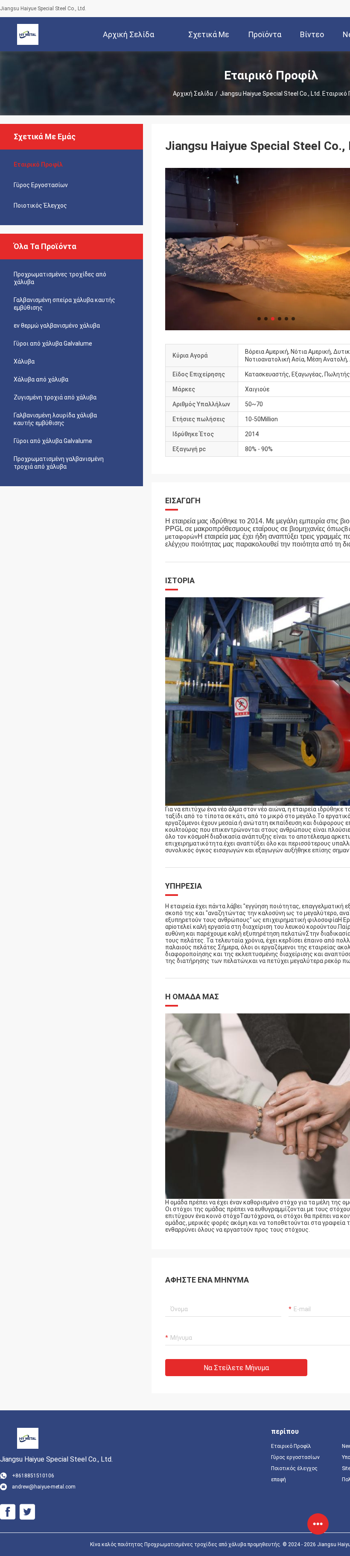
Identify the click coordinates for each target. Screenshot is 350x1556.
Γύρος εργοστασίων (41, 185)
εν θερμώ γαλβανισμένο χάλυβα (57, 325)
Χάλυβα (24, 361)
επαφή (278, 1480)
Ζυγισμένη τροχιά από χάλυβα (55, 397)
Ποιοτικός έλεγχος (40, 205)
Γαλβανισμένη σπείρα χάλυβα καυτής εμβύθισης (64, 304)
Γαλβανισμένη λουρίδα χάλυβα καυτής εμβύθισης (55, 419)
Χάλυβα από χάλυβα (41, 379)
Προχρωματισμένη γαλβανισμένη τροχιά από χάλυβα (59, 462)
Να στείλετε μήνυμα (236, 1368)
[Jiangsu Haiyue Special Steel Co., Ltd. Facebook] (7, 1512)
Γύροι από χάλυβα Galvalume (53, 343)
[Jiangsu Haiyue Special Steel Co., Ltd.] (27, 34)
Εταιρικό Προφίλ (38, 164)
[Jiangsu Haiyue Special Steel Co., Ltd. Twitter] (27, 1512)
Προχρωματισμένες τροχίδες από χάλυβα (60, 278)
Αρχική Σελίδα (193, 93)
